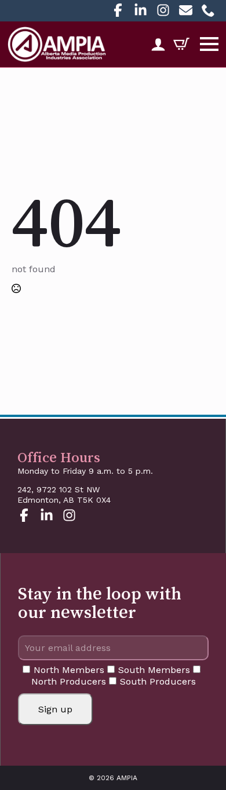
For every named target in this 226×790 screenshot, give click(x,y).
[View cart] (177, 44)
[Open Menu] (209, 44)
